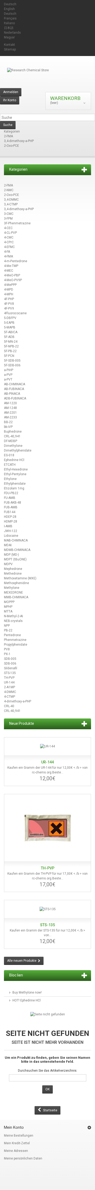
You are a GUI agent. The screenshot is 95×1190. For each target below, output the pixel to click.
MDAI (8, 545)
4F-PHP (9, 299)
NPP (7, 625)
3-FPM (8, 218)
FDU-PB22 (11, 493)
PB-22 (8, 630)
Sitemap (10, 49)
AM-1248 (10, 408)
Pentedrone (12, 635)
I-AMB (8, 526)
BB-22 (8, 422)
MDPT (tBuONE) (15, 559)
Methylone (11, 588)
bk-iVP (8, 427)
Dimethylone (13, 446)
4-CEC (8, 228)
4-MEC (8, 270)
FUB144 (9, 512)
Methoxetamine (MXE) (20, 578)
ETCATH (10, 465)
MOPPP (9, 602)
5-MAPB (9, 327)
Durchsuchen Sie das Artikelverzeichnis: (47, 1070)
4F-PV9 (9, 308)
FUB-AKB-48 (12, 502)
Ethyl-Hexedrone (16, 469)
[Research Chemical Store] (47, 78)
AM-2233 (10, 417)
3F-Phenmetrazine (17, 223)
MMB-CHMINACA (16, 597)
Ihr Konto (9, 100)
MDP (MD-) (11, 554)
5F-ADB (9, 337)
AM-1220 (10, 403)
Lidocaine (11, 536)
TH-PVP (9, 678)
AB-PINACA (12, 394)
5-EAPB (9, 323)
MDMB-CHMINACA (17, 550)
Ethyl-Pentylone (15, 474)
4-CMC (8, 237)
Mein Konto (14, 1127)
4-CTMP (9, 696)
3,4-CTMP (11, 204)
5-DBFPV (10, 318)
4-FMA (8, 256)
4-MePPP (10, 285)
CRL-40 (9, 706)
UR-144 (9, 682)
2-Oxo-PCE (11, 146)
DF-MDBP (10, 441)
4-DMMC (10, 692)
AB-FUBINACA (14, 389)
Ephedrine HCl (14, 460)
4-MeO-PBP (12, 275)
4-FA (7, 252)
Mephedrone (13, 569)
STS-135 (10, 673)
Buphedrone (13, 431)
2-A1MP (9, 687)
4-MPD (8, 289)
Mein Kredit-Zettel (17, 1143)
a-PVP (8, 375)
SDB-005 (10, 659)
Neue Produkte (21, 723)
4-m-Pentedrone (15, 261)
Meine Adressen (16, 1151)
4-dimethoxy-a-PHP (17, 701)
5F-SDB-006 (12, 365)
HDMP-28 (10, 521)
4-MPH (8, 294)
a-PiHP (8, 370)
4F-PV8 (9, 304)
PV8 (7, 649)
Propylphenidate (15, 644)
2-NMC (8, 190)
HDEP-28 (10, 517)
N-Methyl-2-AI (13, 616)
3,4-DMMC (11, 199)
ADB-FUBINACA (15, 398)
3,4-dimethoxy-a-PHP (19, 141)
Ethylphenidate (15, 483)
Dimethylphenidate (17, 450)
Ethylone (10, 479)
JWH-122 (10, 531)
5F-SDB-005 (12, 360)
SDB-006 (10, 663)
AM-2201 (10, 412)
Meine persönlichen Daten (23, 1158)
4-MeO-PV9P (13, 280)
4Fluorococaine (15, 313)
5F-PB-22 (10, 351)
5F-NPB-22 (11, 346)
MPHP (8, 607)
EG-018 (9, 455)
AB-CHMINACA (14, 384)
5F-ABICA (10, 332)
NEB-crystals (13, 621)
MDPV (8, 564)
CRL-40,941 (12, 436)
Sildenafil (10, 668)
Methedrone (13, 573)
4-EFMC (9, 247)
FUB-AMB (10, 507)
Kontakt (9, 45)
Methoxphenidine (16, 583)
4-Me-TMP (11, 266)
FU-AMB (9, 498)
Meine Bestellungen (18, 1135)
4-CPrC (9, 242)
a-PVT (8, 379)
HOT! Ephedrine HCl (26, 1000)
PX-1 (7, 654)
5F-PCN (9, 356)
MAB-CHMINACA (16, 540)
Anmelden (10, 92)
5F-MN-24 (10, 341)
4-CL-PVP (10, 233)
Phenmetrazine (15, 640)
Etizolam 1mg (14, 488)
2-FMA (8, 136)
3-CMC (8, 214)
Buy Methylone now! (27, 992)
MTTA (8, 611)
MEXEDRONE (13, 592)
